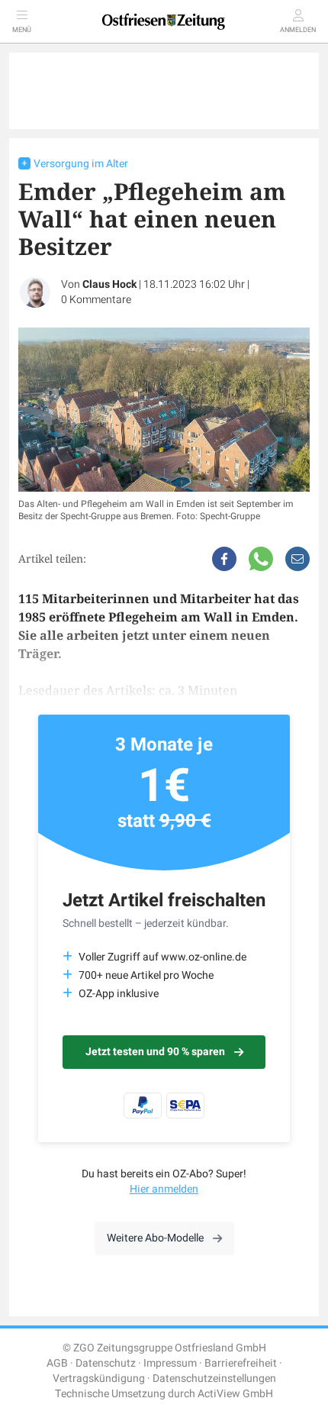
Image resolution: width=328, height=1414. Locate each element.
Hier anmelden (164, 1189)
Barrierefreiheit (240, 1363)
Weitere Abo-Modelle (155, 1238)
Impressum (170, 1363)
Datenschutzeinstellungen (214, 1378)
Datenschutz (106, 1363)
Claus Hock (109, 284)
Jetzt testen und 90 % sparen (155, 1052)
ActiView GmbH (235, 1394)
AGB (57, 1363)
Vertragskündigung (99, 1378)
